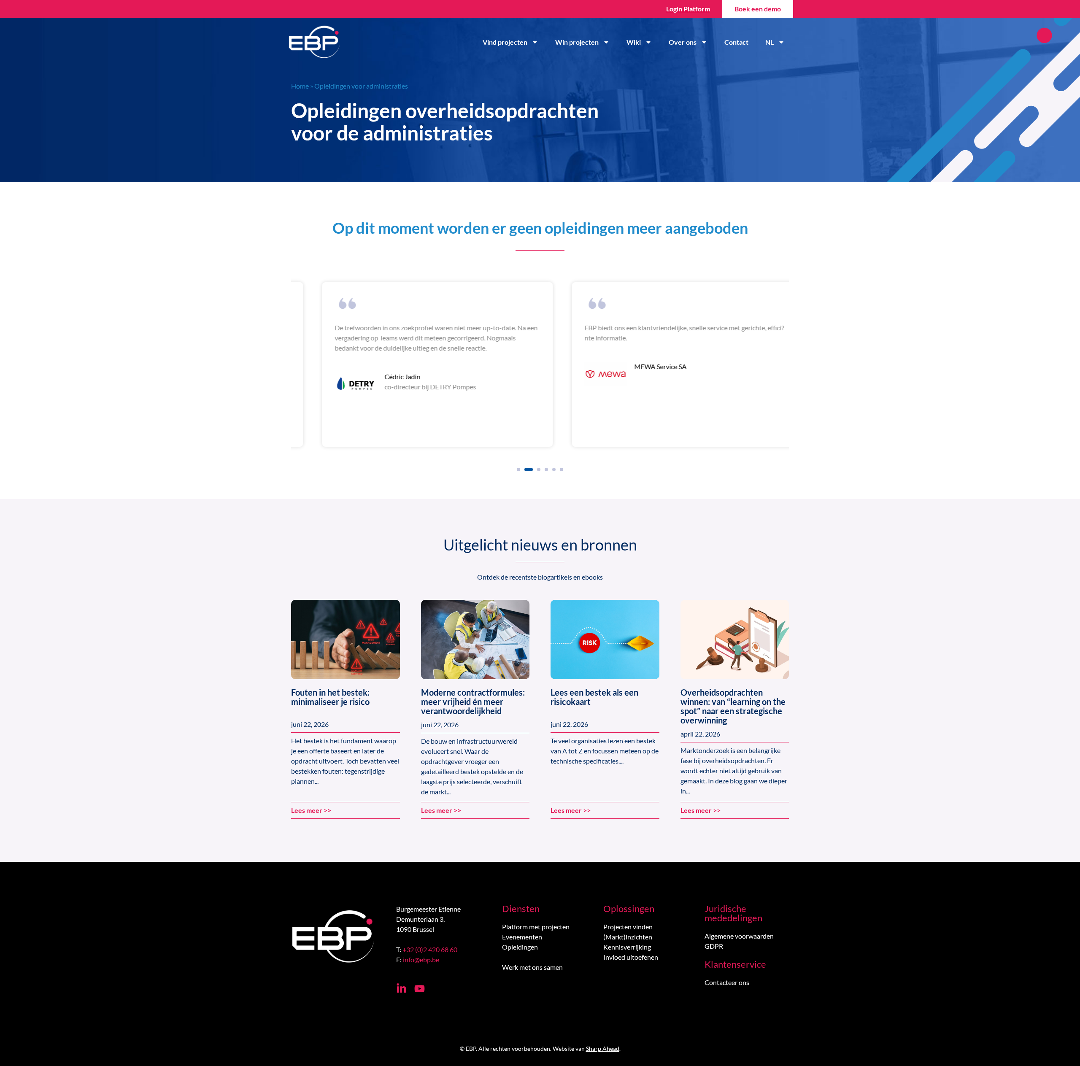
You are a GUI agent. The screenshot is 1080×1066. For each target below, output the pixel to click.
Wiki (633, 42)
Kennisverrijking (627, 947)
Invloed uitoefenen (630, 957)
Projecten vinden (628, 927)
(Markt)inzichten (627, 937)
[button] (518, 469)
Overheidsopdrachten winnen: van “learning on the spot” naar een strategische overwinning (733, 706)
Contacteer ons (727, 982)
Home (300, 86)
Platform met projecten (536, 927)
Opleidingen (520, 947)
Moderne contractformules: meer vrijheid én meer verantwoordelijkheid (473, 701)
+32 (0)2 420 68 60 (429, 949)
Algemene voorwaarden (739, 936)
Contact (736, 42)
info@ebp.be (421, 959)
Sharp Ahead (602, 1048)
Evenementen (522, 937)
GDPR (714, 946)
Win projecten (577, 42)
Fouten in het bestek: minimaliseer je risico (330, 697)
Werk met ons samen (532, 967)
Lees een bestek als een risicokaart (594, 697)
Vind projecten (505, 42)
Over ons (683, 42)
